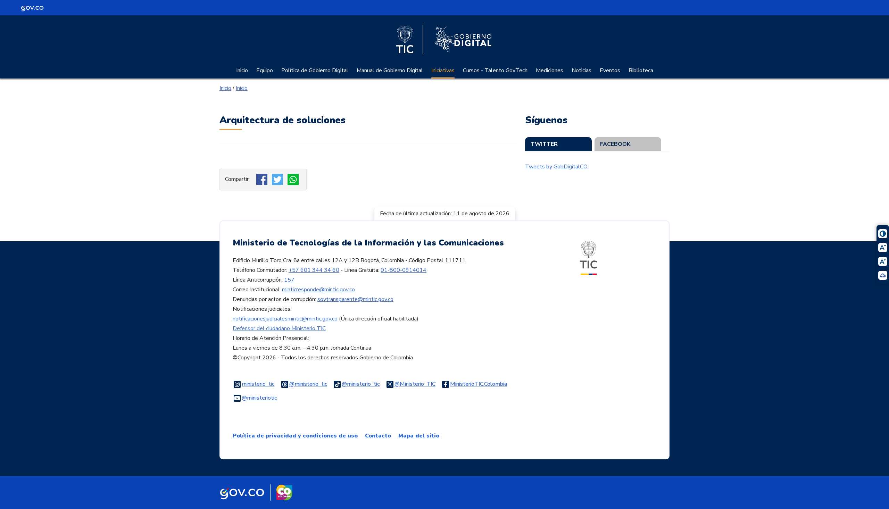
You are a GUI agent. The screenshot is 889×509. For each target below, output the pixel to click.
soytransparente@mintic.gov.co (355, 299)
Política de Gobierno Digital (314, 70)
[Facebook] (263, 179)
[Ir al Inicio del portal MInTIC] (588, 257)
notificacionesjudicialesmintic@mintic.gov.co (285, 319)
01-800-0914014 (403, 270)
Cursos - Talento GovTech (495, 70)
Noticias (581, 70)
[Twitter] (278, 179)
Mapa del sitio (418, 436)
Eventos (610, 70)
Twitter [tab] (544, 144)
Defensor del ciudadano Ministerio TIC (279, 328)
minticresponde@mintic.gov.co (318, 289)
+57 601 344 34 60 (314, 270)
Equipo (264, 70)
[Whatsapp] (294, 179)
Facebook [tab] (615, 144)
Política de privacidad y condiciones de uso (295, 436)
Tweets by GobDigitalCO (556, 166)
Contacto (378, 436)
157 (289, 280)
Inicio (242, 70)
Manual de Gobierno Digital (390, 70)
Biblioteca (641, 70)
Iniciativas (443, 70)
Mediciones (549, 70)
